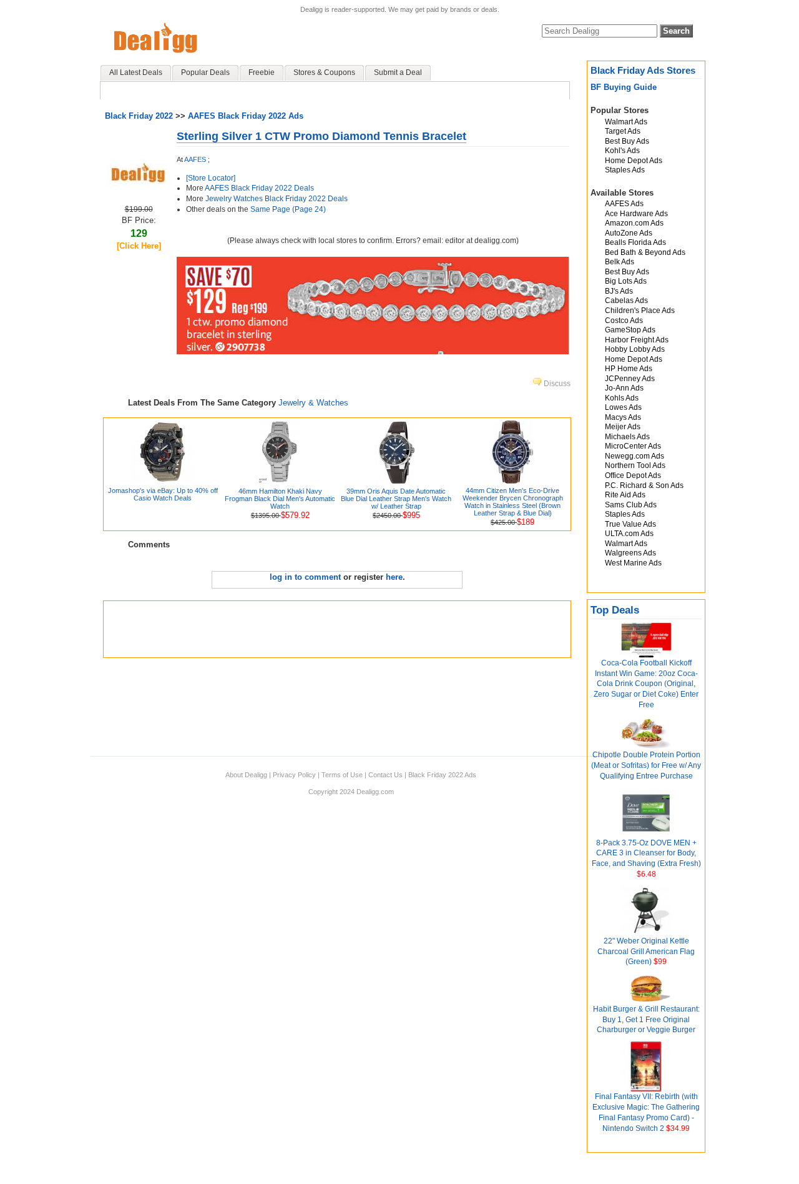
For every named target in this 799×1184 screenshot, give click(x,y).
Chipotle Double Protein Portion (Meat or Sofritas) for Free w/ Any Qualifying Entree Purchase (646, 765)
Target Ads (622, 131)
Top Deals (615, 610)
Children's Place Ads (640, 310)
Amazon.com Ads (634, 223)
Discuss (556, 383)
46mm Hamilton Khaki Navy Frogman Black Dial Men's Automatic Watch (280, 498)
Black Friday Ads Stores (643, 70)
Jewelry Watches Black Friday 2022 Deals (276, 198)
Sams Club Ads (631, 504)
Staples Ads (625, 170)
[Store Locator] (210, 178)
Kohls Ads (622, 398)
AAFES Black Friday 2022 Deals (259, 188)
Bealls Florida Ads (635, 242)
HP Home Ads (628, 368)
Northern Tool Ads (635, 465)
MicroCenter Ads (633, 446)
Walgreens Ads (630, 553)
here (394, 577)
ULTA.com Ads (629, 533)
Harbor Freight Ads (637, 340)
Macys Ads (623, 417)
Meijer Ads (622, 426)
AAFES (195, 159)
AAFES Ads (624, 203)
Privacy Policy (294, 775)
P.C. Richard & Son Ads (644, 485)
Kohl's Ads (622, 150)
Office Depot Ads (633, 475)
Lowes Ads (623, 407)
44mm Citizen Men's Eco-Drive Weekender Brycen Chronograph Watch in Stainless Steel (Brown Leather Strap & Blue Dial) (513, 502)
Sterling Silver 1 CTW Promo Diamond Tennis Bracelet (321, 136)
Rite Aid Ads (625, 494)
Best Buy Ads (627, 141)
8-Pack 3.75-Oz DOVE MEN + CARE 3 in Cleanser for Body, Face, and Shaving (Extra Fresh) (646, 853)
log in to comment (305, 577)
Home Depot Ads (633, 160)
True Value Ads (630, 524)
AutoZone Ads (628, 233)
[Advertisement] (337, 629)
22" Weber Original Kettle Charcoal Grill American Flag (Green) (646, 952)
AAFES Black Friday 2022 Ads (245, 116)
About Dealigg (246, 775)
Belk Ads (619, 261)
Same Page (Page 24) (288, 209)
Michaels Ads (627, 436)
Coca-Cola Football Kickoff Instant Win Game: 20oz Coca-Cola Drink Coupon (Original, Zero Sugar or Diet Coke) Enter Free (646, 684)
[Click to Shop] (138, 183)
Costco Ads (624, 320)
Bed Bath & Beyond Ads (645, 252)
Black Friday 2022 (139, 116)
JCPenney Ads (630, 378)
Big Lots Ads (626, 281)
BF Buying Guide (624, 87)
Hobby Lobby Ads (635, 349)
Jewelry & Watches (313, 402)
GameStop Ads (630, 330)
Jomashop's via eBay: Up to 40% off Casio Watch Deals (163, 494)
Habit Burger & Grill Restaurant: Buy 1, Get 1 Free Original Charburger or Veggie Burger (646, 1020)
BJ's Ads (619, 291)
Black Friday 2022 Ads (442, 775)
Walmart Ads (626, 121)
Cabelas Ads (626, 300)
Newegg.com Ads (634, 456)
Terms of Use (342, 775)
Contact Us (385, 775)
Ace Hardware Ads (636, 213)
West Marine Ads (633, 563)
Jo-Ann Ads (624, 388)
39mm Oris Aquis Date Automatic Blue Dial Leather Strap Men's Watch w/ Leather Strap (396, 498)
